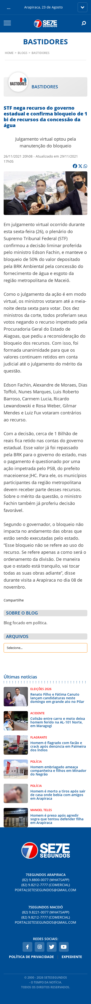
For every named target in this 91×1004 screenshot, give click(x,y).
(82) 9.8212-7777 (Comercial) (45, 884)
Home (9, 53)
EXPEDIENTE (72, 956)
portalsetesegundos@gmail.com (45, 890)
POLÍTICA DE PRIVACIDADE (31, 956)
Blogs (22, 53)
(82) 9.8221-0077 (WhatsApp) (45, 912)
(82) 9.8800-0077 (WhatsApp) (45, 879)
